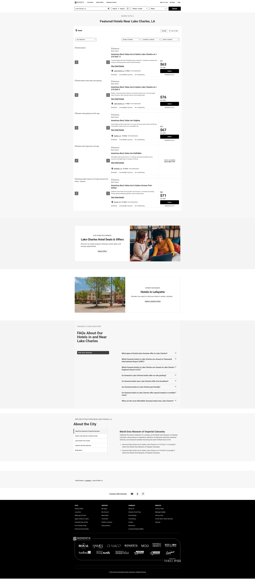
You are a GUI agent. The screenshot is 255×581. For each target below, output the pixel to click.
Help (179, 2)
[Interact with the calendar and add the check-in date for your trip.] (127, 9)
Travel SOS (105, 519)
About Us (131, 508)
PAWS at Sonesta (107, 522)
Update (174, 9)
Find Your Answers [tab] (85, 353)
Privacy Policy (159, 508)
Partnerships (132, 515)
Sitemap (157, 522)
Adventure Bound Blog (82, 529)
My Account (105, 512)
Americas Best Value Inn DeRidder (126, 153)
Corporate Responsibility (136, 529)
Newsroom (131, 525)
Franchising (132, 519)
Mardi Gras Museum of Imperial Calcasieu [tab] (88, 431)
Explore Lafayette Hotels (153, 301)
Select (170, 71)
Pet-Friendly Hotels (80, 525)
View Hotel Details (117, 66)
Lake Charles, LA (119, 71)
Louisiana (88, 480)
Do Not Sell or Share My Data (164, 519)
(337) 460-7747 (169, 162)
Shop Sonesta (106, 525)
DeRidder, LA (118, 168)
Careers (130, 522)
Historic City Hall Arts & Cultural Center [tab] (86, 436)
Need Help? (105, 515)
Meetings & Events (111, 2)
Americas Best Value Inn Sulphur (125, 120)
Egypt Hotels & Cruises (82, 519)
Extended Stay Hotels (81, 522)
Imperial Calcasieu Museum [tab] (83, 445)
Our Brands (90, 2)
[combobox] (92, 9)
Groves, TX (117, 202)
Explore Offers (102, 251)
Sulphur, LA (117, 136)
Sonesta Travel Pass (134, 512)
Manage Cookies (160, 512)
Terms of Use (159, 515)
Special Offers (99, 2)
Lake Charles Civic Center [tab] (82, 440)
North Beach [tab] (78, 450)
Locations (78, 512)
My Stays (172, 2)
